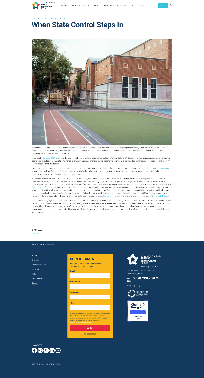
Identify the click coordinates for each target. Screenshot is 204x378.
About (34, 274)
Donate (163, 5)
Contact (35, 283)
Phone (73, 303)
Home (34, 255)
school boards (164, 168)
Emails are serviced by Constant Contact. (80, 322)
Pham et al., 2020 (161, 196)
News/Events (137, 5)
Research (65, 5)
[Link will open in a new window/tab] (34, 350)
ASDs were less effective (111, 196)
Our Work (95, 5)
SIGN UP (90, 328)
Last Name (74, 292)
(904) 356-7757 (139, 278)
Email (72, 271)
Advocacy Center (79, 5)
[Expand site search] (171, 5)
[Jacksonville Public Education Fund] (43, 5)
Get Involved (122, 5)
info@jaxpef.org (133, 285)
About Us (108, 5)
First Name (75, 282)
